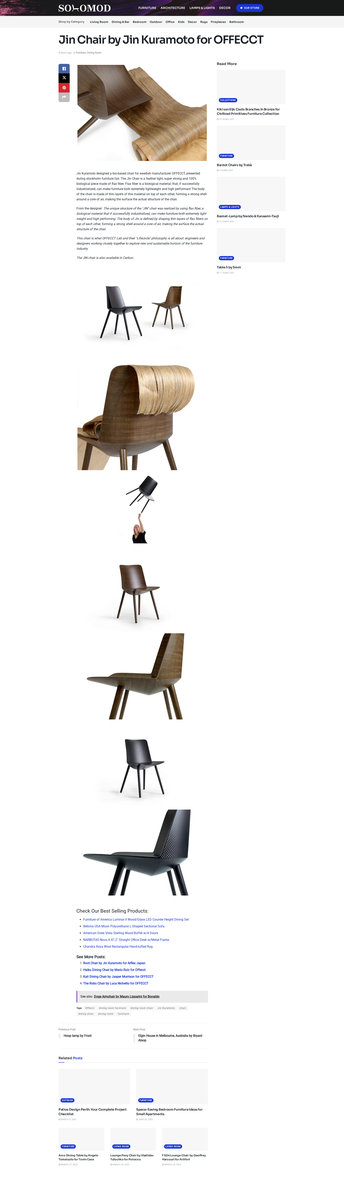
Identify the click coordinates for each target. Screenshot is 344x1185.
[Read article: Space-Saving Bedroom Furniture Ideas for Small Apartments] (172, 1086)
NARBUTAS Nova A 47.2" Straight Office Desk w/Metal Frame (126, 940)
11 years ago (226, 273)
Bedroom (140, 22)
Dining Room (94, 52)
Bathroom (236, 22)
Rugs (204, 22)
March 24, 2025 (120, 1164)
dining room (105, 1014)
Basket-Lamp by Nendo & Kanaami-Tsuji (248, 216)
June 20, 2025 (145, 1119)
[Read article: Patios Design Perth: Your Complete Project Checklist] (94, 1086)
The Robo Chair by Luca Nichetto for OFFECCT (116, 983)
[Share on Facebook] (64, 68)
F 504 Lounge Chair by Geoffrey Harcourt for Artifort (184, 1157)
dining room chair (142, 1008)
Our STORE (251, 7)
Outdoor (156, 22)
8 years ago (65, 52)
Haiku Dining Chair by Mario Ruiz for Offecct (114, 970)
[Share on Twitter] (64, 78)
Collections (228, 100)
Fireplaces (218, 22)
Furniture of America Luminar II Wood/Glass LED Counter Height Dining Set (136, 919)
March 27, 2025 (68, 1164)
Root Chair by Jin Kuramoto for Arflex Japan (114, 963)
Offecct (89, 1008)
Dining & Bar (120, 22)
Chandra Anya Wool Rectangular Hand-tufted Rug (118, 946)
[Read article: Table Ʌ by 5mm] (251, 245)
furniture (123, 1014)
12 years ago (226, 221)
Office (170, 22)
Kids (181, 22)
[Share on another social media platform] (64, 97)
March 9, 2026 (68, 1119)
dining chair (86, 1014)
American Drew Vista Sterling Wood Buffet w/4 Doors (120, 933)
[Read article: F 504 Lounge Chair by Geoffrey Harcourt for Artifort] (185, 1139)
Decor (225, 8)
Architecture (173, 8)
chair (183, 1008)
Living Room (99, 22)
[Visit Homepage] (84, 8)
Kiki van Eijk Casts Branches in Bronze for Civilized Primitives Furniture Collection (248, 111)
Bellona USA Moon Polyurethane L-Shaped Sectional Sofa (123, 926)
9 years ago (226, 170)
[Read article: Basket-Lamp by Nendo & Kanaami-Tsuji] (251, 194)
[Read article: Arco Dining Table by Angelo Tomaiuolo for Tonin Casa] (81, 1139)
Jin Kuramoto (166, 1008)
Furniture (147, 8)
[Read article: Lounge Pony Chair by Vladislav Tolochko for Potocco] (133, 1139)
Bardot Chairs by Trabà (234, 165)
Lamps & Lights (202, 8)
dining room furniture (112, 1008)
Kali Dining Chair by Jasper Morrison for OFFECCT (118, 976)
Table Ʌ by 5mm (229, 267)
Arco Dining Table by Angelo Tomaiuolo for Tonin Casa (78, 1157)
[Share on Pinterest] (64, 88)
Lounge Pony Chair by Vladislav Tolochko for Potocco (131, 1157)
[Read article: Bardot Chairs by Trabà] (251, 143)
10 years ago (226, 119)
